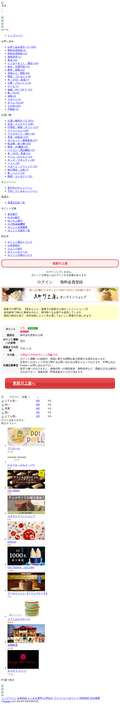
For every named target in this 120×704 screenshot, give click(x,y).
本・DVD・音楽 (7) (18, 79)
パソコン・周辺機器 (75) (21, 150)
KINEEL (12, 542)
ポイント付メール (18, 252)
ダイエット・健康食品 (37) (22, 140)
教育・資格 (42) (16, 70)
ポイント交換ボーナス (20, 255)
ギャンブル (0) (15, 102)
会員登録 (22, 698)
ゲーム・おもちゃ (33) (20, 156)
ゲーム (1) (13, 86)
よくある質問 (35, 698)
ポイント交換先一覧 (19, 230)
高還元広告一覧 (16, 202)
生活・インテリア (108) (20, 124)
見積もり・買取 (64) (19, 73)
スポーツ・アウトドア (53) (22, 166)
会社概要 (95, 698)
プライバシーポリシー (66, 698)
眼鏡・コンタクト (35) (20, 176)
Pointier (7, 701)
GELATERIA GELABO (21, 567)
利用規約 (84, 698)
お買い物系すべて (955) (20, 120)
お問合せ (48, 698)
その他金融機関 (16, 224)
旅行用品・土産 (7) (18, 169)
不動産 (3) (13, 109)
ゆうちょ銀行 (15, 220)
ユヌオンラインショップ (21, 516)
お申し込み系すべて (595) (22, 47)
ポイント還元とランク (20, 242)
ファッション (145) (18, 130)
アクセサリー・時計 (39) (21, 133)
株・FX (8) (13, 92)
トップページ (15, 35)
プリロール (14, 448)
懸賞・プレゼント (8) (19, 76)
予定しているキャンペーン (23, 191)
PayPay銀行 (14, 217)
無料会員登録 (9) (17, 50)
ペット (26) (14, 163)
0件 (38, 400)
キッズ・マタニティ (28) (21, 160)
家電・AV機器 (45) (18, 147)
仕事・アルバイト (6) (19, 83)
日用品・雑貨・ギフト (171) (23, 127)
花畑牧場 (13, 645)
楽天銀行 (13, 214)
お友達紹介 (14, 245)
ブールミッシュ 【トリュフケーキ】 (28, 593)
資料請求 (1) (14, 56)
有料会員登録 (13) (17, 53)
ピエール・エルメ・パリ (21, 465)
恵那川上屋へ (24, 383)
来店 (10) (12, 60)
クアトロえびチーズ (19, 619)
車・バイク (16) (16, 173)
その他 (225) (14, 106)
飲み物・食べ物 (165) (19, 143)
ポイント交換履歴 (18, 227)
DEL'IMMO (14, 490)
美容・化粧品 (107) (18, 137)
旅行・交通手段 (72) (19, 66)
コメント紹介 (15, 248)
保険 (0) (12, 96)
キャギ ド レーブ (17, 671)
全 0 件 (33, 397)
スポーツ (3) (14, 99)
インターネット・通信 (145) (23, 63)
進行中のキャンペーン (20, 188)
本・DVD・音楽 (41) (19, 153)
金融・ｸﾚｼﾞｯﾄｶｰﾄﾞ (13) (20, 89)
